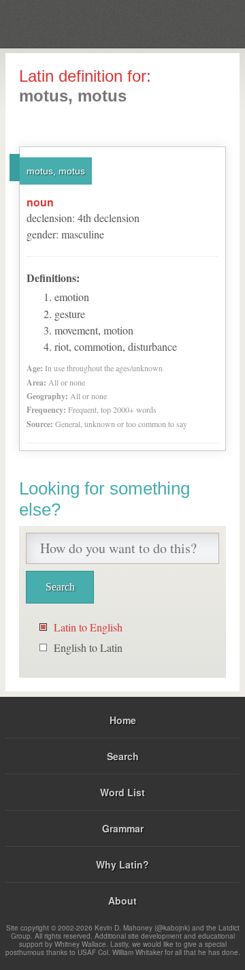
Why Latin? (122, 864)
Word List (122, 792)
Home (123, 720)
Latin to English (88, 627)
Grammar (123, 828)
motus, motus (56, 171)
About (122, 900)
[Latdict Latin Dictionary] (200, 23)
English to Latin (88, 647)
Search (123, 756)
